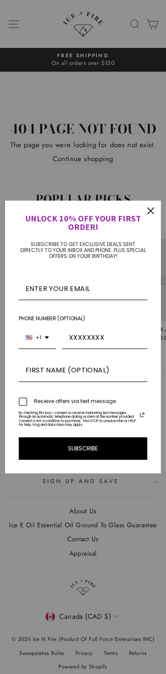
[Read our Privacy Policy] (142, 415)
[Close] (150, 211)
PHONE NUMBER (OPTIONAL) (52, 318)
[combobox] (37, 338)
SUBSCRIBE (83, 448)
